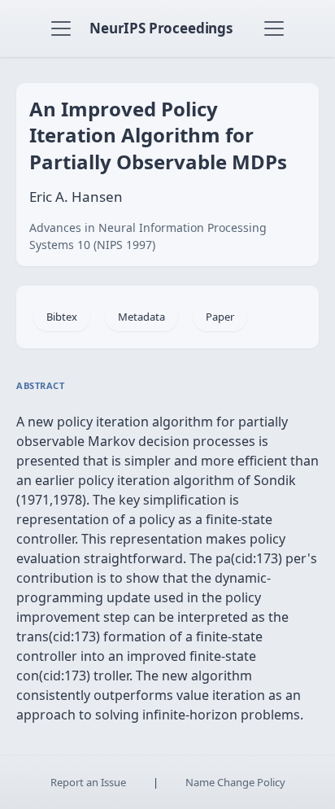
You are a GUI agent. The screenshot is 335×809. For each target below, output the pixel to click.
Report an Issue (88, 782)
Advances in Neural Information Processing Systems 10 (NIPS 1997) (148, 236)
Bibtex (61, 316)
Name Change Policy (235, 782)
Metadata (141, 316)
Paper (220, 316)
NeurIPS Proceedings (161, 28)
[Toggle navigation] (61, 28)
